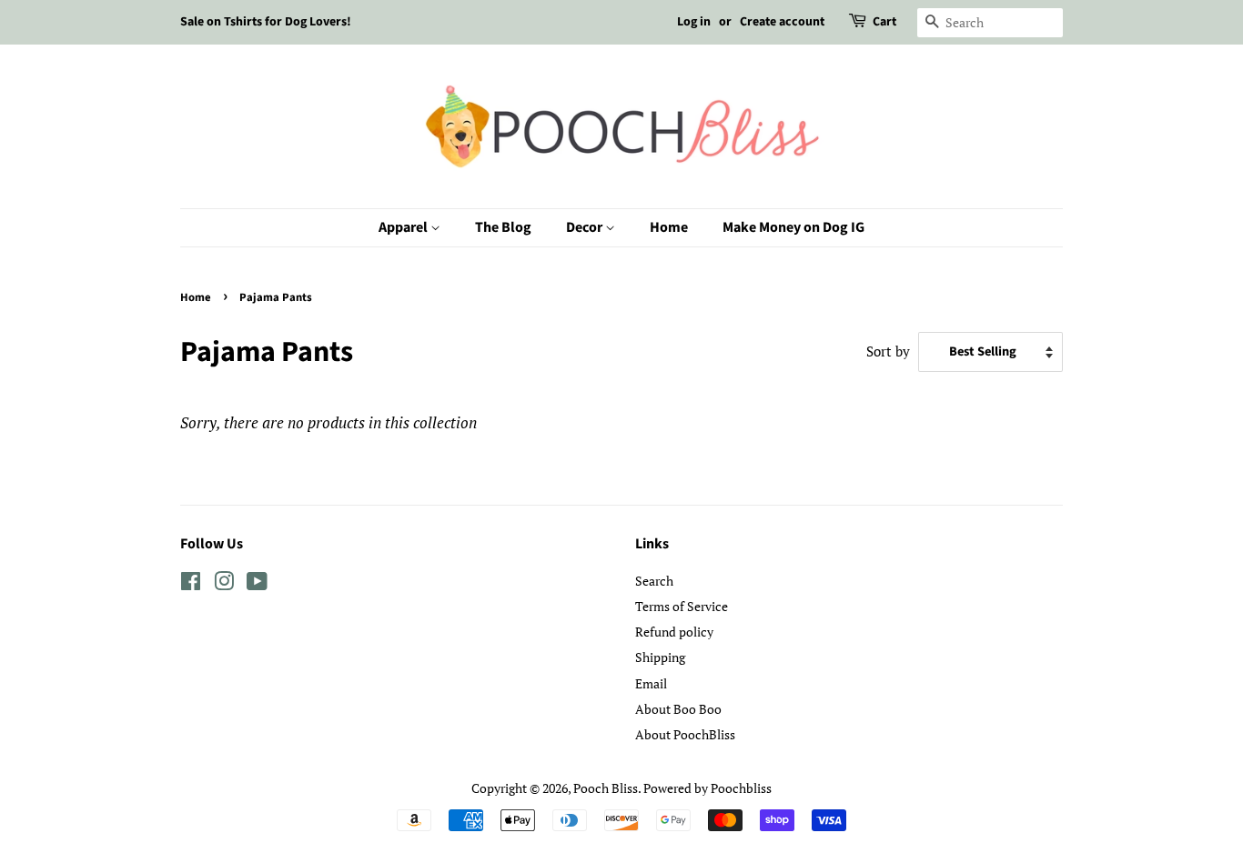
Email (651, 683)
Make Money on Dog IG (793, 227)
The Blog (503, 227)
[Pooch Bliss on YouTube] (257, 584)
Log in (694, 22)
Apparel (404, 227)
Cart (884, 22)
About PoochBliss (685, 734)
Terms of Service (681, 606)
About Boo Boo (678, 708)
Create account (782, 22)
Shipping (660, 657)
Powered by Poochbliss (707, 788)
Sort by (888, 351)
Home (669, 227)
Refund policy (674, 631)
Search (654, 580)
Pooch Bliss (605, 788)
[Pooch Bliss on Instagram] (224, 584)
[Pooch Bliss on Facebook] (190, 584)
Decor (585, 227)
